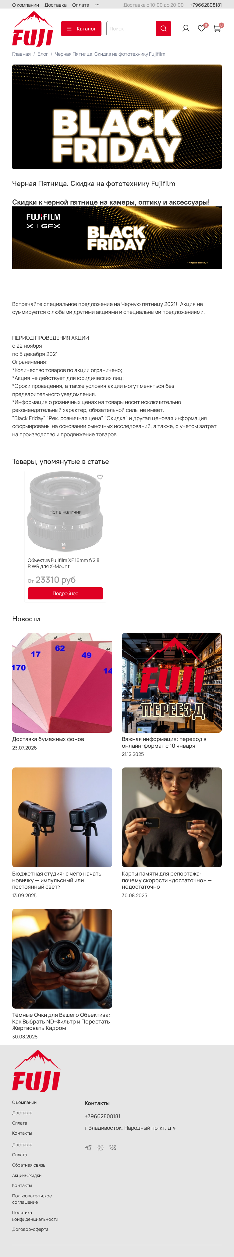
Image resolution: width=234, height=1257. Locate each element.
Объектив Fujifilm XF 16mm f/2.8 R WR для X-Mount (63, 563)
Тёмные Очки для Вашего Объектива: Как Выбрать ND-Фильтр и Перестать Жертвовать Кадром (61, 1021)
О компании (25, 5)
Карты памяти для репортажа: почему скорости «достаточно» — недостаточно (167, 880)
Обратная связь (28, 1165)
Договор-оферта (30, 1229)
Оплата (80, 5)
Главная (21, 54)
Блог (42, 54)
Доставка (55, 5)
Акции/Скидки (26, 1175)
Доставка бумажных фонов (48, 739)
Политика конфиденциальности (35, 1216)
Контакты (22, 1133)
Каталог (86, 28)
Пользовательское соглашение (32, 1199)
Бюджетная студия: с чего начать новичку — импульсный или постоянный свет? (56, 880)
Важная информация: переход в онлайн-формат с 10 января (164, 742)
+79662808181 (206, 5)
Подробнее (65, 593)
